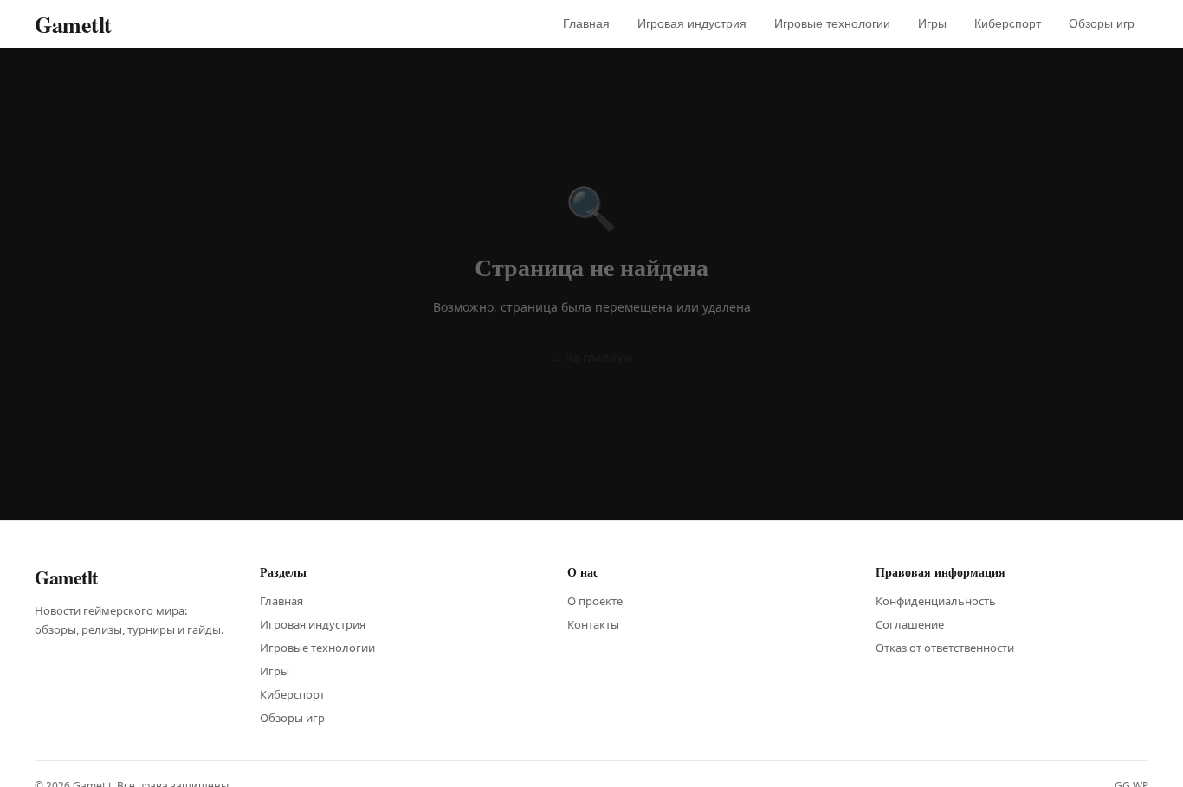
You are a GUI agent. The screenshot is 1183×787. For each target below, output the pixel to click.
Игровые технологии (832, 23)
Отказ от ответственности (945, 647)
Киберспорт (1007, 23)
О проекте (595, 601)
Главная (586, 23)
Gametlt (73, 24)
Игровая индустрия (692, 23)
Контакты (593, 624)
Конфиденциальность (936, 601)
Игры (932, 23)
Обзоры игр (1102, 23)
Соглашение (910, 624)
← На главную (591, 357)
